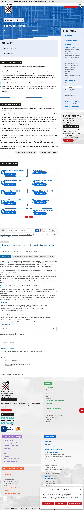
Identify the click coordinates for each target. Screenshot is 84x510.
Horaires (51, 1)
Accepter (48, 503)
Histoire (48, 390)
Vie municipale (14, 31)
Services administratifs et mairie (72, 50)
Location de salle (70, 61)
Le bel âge (7, 448)
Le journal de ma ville (72, 101)
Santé (48, 421)
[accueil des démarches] (3, 230)
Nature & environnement (11, 481)
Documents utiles (8, 53)
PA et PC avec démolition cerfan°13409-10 (13, 200)
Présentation (50, 387)
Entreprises (49, 411)
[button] (81, 489)
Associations (8, 474)
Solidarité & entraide (10, 483)
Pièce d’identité (70, 85)
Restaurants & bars (52, 417)
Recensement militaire (72, 99)
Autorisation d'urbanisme (25, 235)
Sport (6, 485)
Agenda (6, 472)
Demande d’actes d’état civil (70, 90)
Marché (48, 406)
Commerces (50, 413)
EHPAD (6, 453)
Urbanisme (68, 87)
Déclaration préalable (9, 48)
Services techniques (71, 65)
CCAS (67, 73)
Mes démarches (25, 31)
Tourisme (49, 403)
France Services (70, 67)
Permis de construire (9, 51)
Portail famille (8, 440)
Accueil (6, 31)
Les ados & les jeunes (11, 445)
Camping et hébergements (54, 415)
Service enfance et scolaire (71, 70)
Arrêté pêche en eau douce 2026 (14, 171)
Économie (49, 394)
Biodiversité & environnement (55, 401)
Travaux (67, 38)
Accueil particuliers (6, 235)
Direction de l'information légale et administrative (12, 374)
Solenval (6, 490)
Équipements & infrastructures (14, 488)
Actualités (68, 35)
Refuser (60, 503)
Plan (47, 396)
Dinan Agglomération (72, 106)
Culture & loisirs (9, 479)
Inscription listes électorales (70, 96)
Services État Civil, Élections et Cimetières (72, 54)
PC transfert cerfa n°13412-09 (14, 181)
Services (48, 419)
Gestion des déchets (71, 104)
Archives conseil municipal (70, 44)
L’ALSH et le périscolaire (11, 443)
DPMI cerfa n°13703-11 (12, 210)
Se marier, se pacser (71, 93)
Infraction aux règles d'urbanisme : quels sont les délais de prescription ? (23, 351)
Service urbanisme (71, 63)
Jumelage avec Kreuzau (12, 493)
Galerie (48, 398)
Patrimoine (49, 392)
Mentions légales (66, 507)
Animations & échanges (11, 477)
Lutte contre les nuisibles (12, 459)
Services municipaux (72, 47)
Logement (15, 235)
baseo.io (14, 376)
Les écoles (68, 78)
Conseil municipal (71, 40)
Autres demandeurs (41, 200)
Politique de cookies (57, 507)
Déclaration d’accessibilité (38, 508)
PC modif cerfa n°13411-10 (43, 191)
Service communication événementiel (72, 58)
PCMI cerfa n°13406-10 (12, 191)
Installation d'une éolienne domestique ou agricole (17, 364)
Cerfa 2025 (38, 171)
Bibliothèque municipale (72, 75)
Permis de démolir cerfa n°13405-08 (43, 181)
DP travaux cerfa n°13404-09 (44, 211)
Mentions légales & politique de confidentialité (17, 508)
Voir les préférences (75, 503)
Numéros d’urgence (10, 461)
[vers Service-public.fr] (46, 231)
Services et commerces (53, 408)
